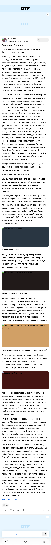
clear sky (12, 39)
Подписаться (43, 40)
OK (44, 534)
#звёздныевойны (10, 500)
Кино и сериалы (14, 41)
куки (17, 534)
